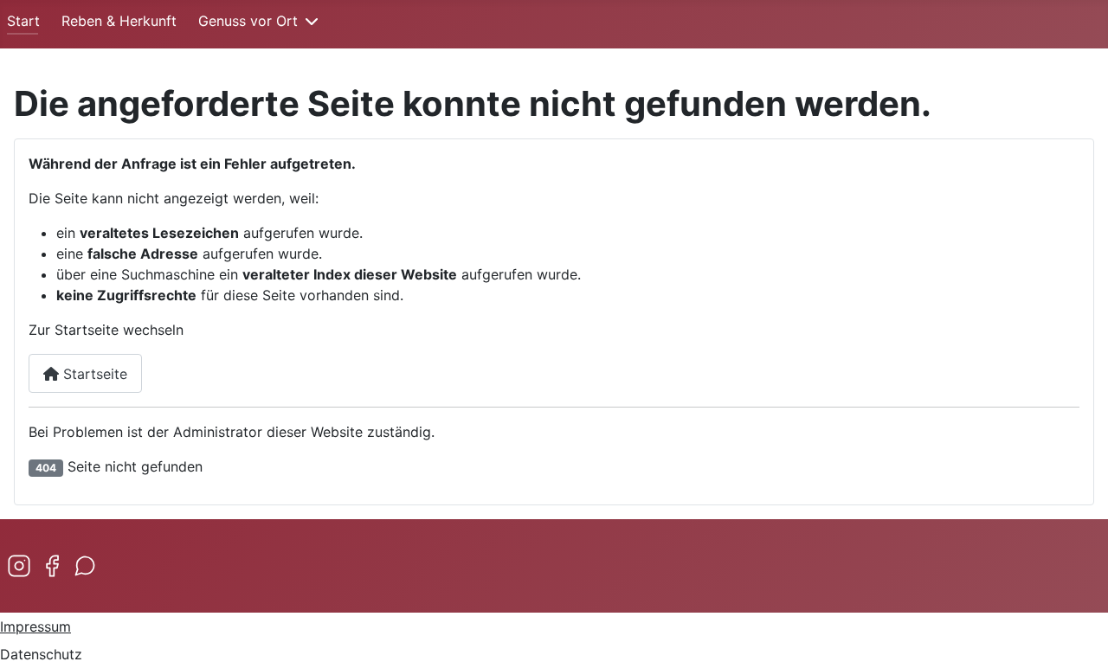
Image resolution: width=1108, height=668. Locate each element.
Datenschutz (41, 654)
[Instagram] (19, 566)
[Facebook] (52, 566)
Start (23, 20)
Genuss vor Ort (248, 20)
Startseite (93, 373)
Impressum (35, 626)
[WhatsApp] (85, 566)
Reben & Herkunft (119, 20)
